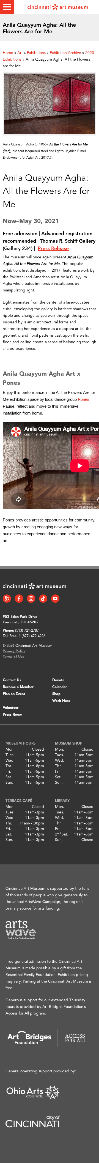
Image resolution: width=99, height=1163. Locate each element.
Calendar (59, 687)
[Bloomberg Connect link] (7, 598)
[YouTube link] (55, 598)
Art (20, 53)
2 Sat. (61, 834)
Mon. (10, 749)
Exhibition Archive (65, 53)
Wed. (10, 760)
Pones (83, 399)
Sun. (9, 783)
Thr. (9, 766)
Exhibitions (36, 53)
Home (8, 53)
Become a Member (18, 687)
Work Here (61, 701)
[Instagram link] (31, 598)
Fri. (8, 771)
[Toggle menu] (7, 7)
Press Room (12, 714)
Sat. (9, 777)
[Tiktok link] (43, 598)
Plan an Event (14, 694)
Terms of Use (13, 657)
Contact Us (12, 680)
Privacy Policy (14, 651)
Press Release (53, 248)
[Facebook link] (19, 598)
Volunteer (10, 708)
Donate (58, 680)
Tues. (10, 755)
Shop (56, 694)
